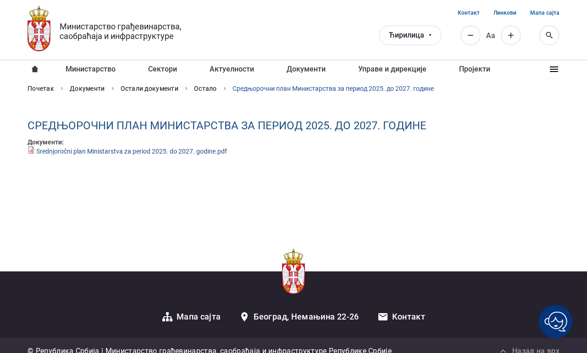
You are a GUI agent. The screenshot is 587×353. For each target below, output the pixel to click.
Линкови (504, 13)
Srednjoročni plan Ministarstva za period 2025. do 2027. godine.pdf (131, 151)
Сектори (162, 69)
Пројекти (474, 69)
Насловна (35, 69)
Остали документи (149, 88)
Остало (205, 88)
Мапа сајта (544, 13)
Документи (306, 69)
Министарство (91, 69)
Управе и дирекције (392, 69)
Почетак (41, 88)
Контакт (469, 13)
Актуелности (232, 69)
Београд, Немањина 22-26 (306, 316)
